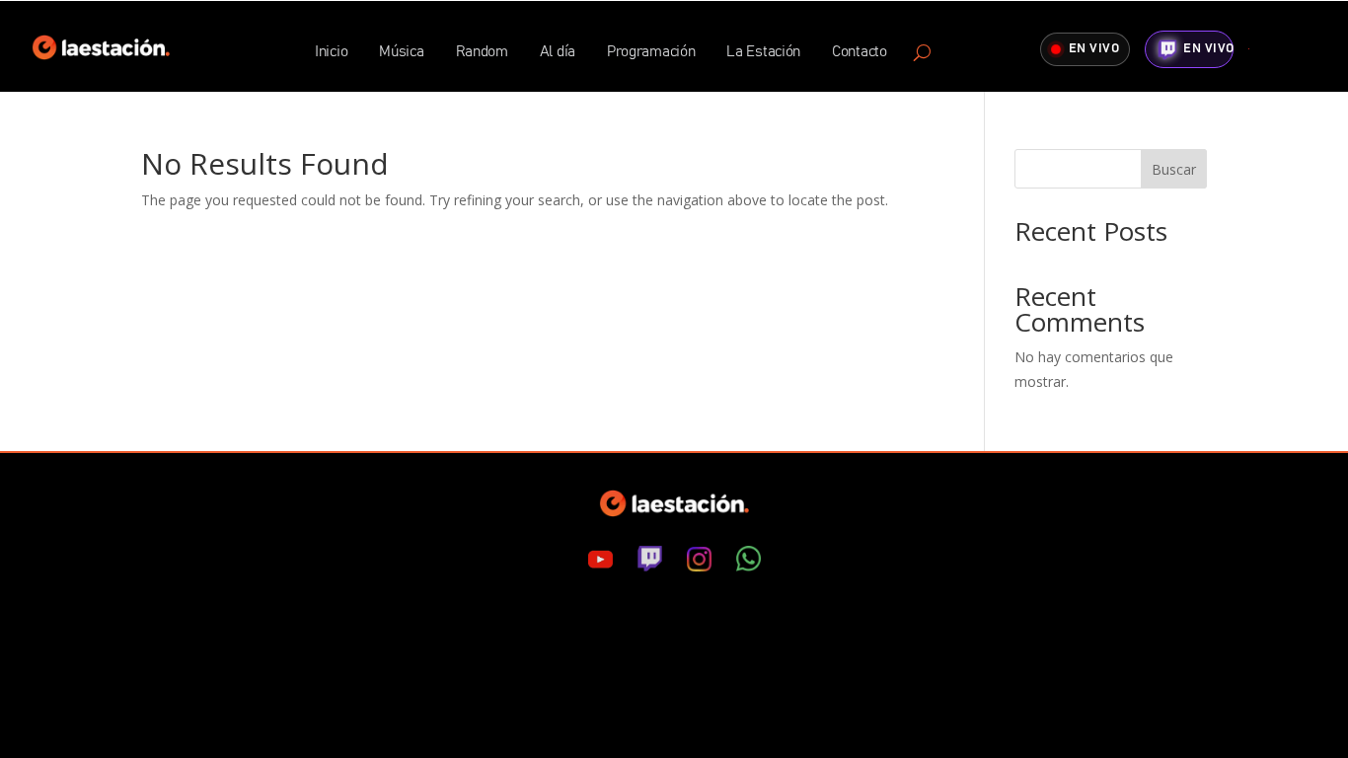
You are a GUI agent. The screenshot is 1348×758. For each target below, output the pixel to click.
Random (482, 52)
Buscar (1174, 169)
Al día (557, 52)
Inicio (331, 52)
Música (401, 52)
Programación (651, 52)
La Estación (763, 52)
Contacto (859, 52)
